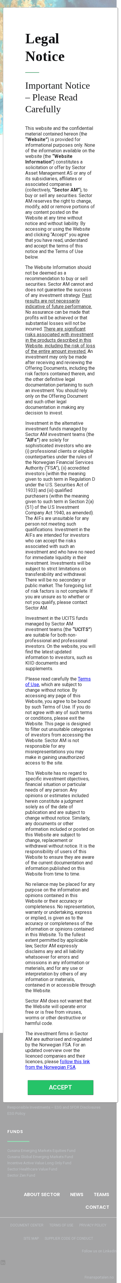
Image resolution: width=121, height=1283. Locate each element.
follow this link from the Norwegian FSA (57, 1064)
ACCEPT (60, 1087)
